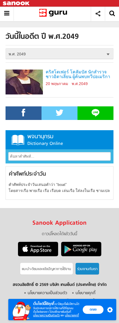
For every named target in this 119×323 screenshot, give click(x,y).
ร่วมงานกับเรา (87, 269)
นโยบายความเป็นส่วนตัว (46, 315)
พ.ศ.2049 (80, 83)
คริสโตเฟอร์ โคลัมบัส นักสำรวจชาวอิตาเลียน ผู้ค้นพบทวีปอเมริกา (78, 74)
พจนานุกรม (45, 139)
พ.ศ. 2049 (17, 54)
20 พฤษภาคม (57, 83)
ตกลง (93, 309)
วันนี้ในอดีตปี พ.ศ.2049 (54, 14)
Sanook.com (16, 3)
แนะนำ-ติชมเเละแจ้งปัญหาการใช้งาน (46, 269)
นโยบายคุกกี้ (72, 315)
